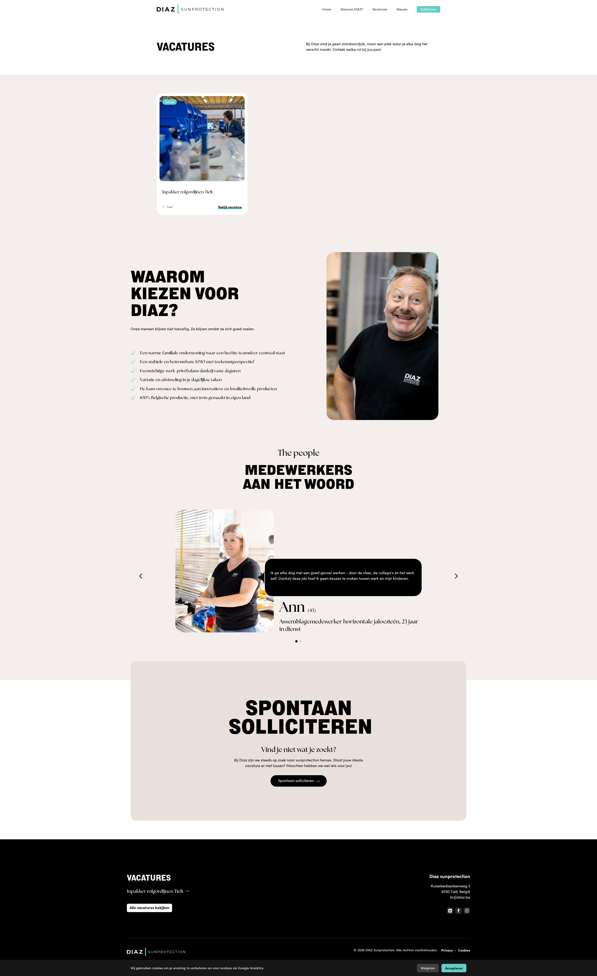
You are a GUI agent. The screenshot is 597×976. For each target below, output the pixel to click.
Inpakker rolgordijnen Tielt (187, 192)
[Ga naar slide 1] (296, 641)
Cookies (464, 950)
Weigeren (428, 968)
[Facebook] (458, 910)
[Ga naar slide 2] (300, 641)
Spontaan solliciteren (296, 780)
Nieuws (402, 9)
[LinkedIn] (450, 910)
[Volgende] (456, 576)
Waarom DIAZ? (351, 9)
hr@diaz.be (460, 897)
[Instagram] (467, 910)
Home (326, 9)
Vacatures (379, 9)
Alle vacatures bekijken (149, 907)
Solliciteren (428, 9)
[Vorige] (140, 576)
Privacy (447, 950)
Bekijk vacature (230, 207)
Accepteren (454, 968)
